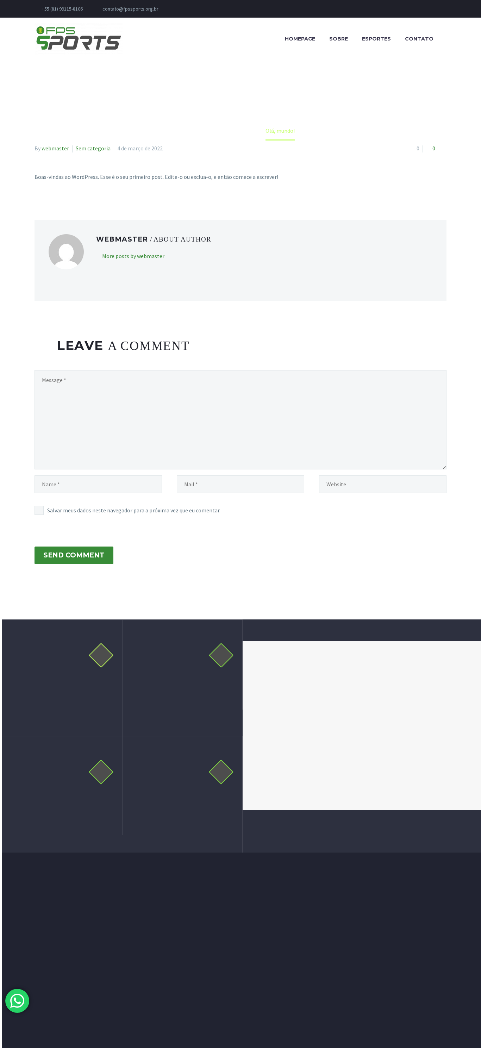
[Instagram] (207, 9)
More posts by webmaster (133, 256)
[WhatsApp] (239, 9)
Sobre (338, 39)
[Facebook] (186, 9)
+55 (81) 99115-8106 (62, 9)
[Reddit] (90, 184)
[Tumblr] (70, 184)
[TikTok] (250, 9)
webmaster (55, 148)
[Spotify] (229, 9)
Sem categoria (93, 148)
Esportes (376, 39)
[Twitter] (49, 184)
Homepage (300, 39)
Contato (419, 39)
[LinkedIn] (197, 9)
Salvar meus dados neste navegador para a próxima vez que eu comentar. (133, 510)
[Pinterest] (59, 184)
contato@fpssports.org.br (130, 9)
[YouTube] (218, 9)
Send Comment (74, 555)
